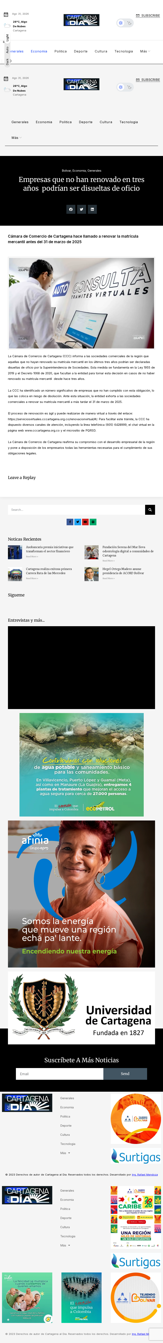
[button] (70, 209)
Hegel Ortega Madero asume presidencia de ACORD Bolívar (123, 571)
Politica (60, 51)
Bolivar (66, 170)
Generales (15, 51)
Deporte (81, 51)
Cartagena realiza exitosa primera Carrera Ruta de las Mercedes (49, 571)
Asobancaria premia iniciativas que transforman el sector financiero (50, 549)
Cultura (101, 51)
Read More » (32, 556)
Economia (39, 51)
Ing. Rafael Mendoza (145, 1174)
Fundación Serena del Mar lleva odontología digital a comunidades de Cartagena (128, 551)
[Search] (150, 510)
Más (143, 51)
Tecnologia (123, 51)
